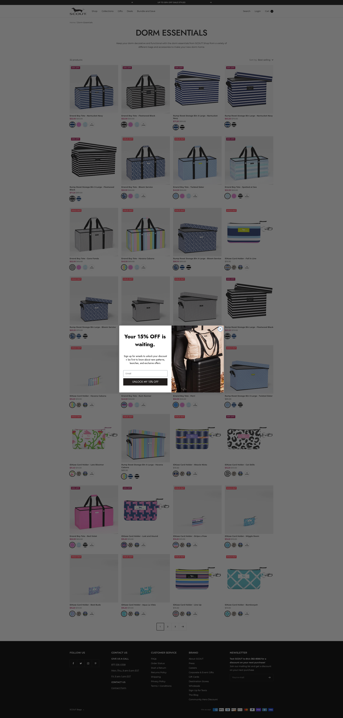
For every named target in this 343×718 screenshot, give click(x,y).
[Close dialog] (220, 329)
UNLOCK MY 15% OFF (145, 382)
